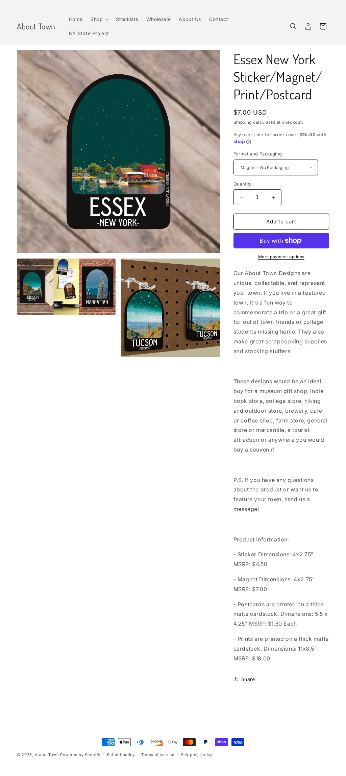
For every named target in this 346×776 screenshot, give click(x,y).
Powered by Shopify (80, 754)
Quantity (242, 184)
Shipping (242, 122)
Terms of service (157, 754)
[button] (99, 19)
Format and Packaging (257, 153)
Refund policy (121, 754)
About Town (47, 754)
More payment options (281, 256)
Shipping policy (197, 754)
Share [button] (248, 679)
